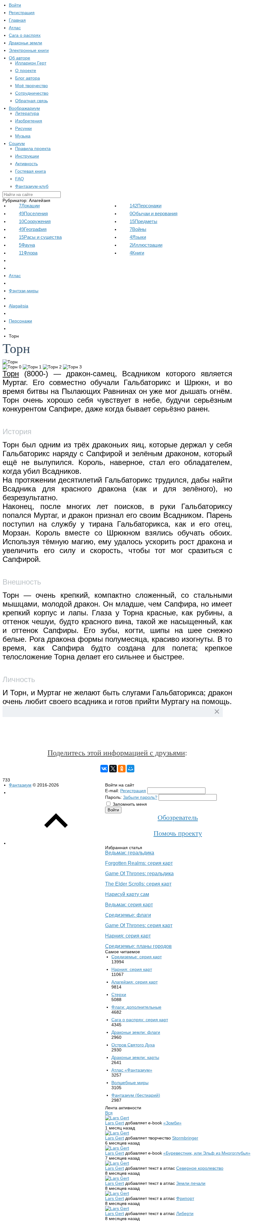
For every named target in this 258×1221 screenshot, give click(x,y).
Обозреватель (178, 817)
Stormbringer (185, 1137)
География (33, 229)
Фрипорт (185, 1198)
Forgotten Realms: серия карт (139, 863)
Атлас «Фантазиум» (131, 1070)
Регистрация (133, 790)
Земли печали (190, 1183)
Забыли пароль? (140, 797)
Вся (109, 1112)
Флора (28, 252)
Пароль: (113, 797)
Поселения (33, 213)
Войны (138, 229)
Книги (137, 252)
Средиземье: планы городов (138, 946)
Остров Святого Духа (133, 1044)
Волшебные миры (130, 1082)
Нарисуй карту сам (127, 894)
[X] (113, 768)
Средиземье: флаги (128, 915)
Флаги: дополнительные (136, 1007)
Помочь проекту (178, 833)
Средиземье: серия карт (136, 956)
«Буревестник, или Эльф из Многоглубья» (206, 1153)
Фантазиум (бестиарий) (135, 1095)
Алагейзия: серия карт (134, 981)
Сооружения (35, 221)
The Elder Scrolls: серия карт (138, 884)
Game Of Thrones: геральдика (139, 873)
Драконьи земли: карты (135, 1057)
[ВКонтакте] (104, 768)
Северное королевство (199, 1168)
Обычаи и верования (153, 213)
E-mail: (112, 790)
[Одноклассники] (122, 768)
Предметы (143, 221)
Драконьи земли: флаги (135, 1032)
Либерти (185, 1213)
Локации (29, 205)
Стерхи (118, 994)
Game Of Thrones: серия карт (138, 925)
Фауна (27, 245)
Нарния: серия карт (128, 935)
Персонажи (145, 205)
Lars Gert (114, 1122)
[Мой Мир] (130, 768)
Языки (138, 237)
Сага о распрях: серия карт (139, 1019)
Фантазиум (20, 784)
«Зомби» (172, 1122)
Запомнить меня (130, 804)
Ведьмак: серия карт (129, 904)
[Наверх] (56, 843)
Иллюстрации (146, 245)
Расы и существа (40, 237)
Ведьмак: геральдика (129, 852)
